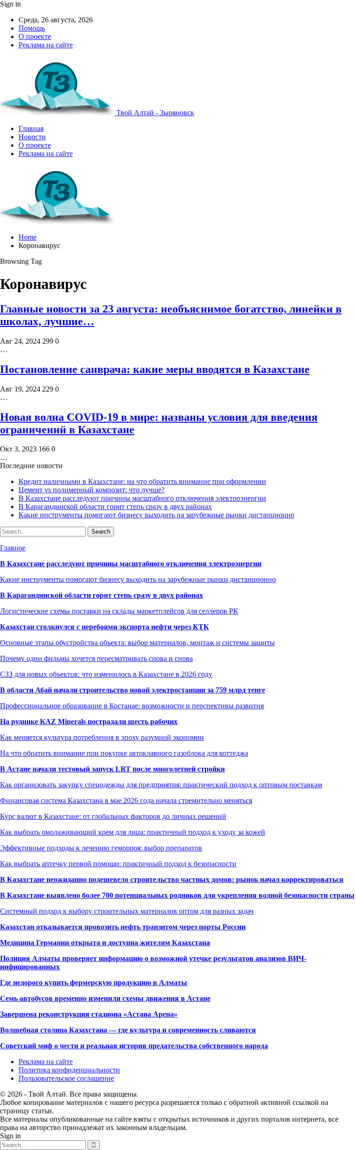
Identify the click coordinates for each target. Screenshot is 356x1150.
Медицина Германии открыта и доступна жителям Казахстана (105, 943)
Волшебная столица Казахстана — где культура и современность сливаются (128, 1030)
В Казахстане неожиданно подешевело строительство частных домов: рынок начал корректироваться (171, 879)
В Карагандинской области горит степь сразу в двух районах (115, 506)
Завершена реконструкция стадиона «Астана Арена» (89, 1014)
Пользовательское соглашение (66, 1078)
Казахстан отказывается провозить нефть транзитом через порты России (123, 927)
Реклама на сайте (46, 45)
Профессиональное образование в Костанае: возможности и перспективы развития (132, 706)
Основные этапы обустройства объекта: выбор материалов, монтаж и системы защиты (137, 643)
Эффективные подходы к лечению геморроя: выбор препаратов (101, 848)
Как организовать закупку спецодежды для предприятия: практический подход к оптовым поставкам (161, 785)
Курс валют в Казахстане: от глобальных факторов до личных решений (113, 816)
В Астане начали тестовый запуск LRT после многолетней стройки (112, 769)
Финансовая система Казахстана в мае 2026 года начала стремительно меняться (126, 800)
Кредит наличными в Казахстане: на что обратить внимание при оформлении (142, 481)
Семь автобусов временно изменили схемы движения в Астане (105, 998)
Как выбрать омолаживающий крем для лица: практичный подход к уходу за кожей (132, 832)
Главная (31, 128)
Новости (32, 137)
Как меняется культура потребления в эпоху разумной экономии (102, 737)
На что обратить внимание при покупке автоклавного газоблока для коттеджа (124, 753)
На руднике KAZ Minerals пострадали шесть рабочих (89, 721)
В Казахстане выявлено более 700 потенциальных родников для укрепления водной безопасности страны (177, 895)
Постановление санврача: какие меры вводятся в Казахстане (155, 369)
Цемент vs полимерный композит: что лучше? (92, 490)
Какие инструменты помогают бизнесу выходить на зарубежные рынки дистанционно (156, 515)
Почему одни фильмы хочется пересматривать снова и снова (96, 658)
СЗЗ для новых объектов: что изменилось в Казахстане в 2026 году (106, 674)
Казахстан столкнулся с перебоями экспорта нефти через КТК (104, 627)
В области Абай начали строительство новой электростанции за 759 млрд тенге (132, 690)
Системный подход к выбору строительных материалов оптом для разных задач (127, 911)
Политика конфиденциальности (69, 1070)
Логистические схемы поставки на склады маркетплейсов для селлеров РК (119, 611)
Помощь (32, 28)
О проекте (35, 36)
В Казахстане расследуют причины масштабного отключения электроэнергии (142, 498)
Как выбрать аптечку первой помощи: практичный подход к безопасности (118, 864)
